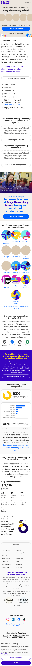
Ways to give (5, 567)
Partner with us (6, 558)
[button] (4, 343)
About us (18, 550)
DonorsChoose (5, 2)
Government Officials (16, 638)
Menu (27, 2)
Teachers (22, 633)
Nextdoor (27, 345)
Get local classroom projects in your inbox (16, 624)
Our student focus (21, 553)
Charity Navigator (22, 593)
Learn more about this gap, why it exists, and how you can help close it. (16, 447)
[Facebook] (18, 619)
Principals (7, 635)
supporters (8, 600)
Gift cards (4, 556)
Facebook (12, 345)
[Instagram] (7, 619)
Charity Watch (11, 593)
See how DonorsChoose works (16, 376)
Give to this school (16, 29)
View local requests (12, 105)
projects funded (23, 600)
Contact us (19, 567)
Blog (17, 561)
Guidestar (17, 595)
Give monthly (5, 553)
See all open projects (16, 140)
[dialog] (16, 653)
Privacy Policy (4, 654)
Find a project (6, 550)
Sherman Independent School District (16, 7)
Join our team (20, 556)
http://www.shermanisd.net (14, 108)
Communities (19, 558)
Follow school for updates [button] (17, 78)
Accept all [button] (16, 663)
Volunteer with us (6, 564)
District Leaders (18, 635)
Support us (5, 561)
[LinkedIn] (13, 619)
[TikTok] (24, 619)
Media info (19, 564)
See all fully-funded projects (16, 165)
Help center (16, 544)
